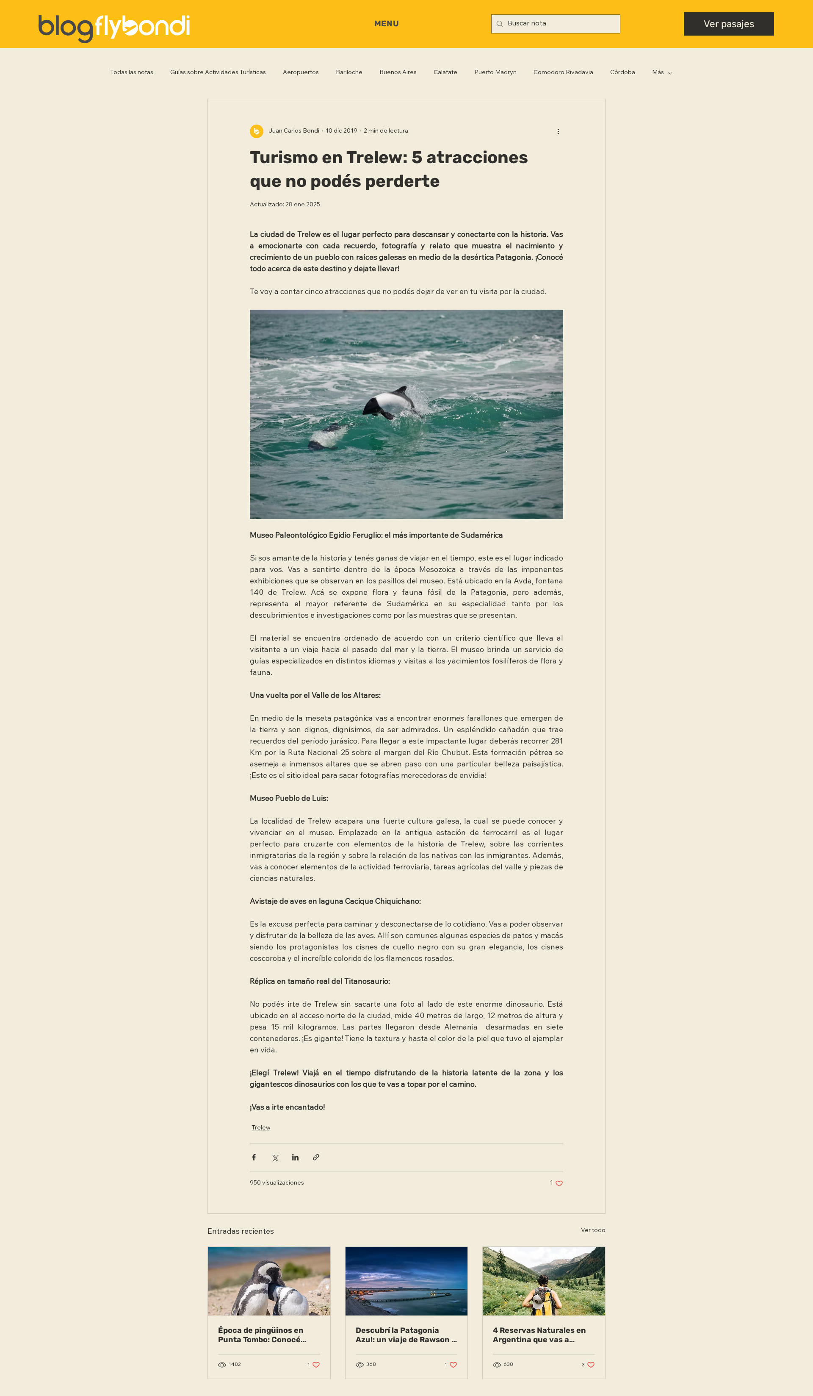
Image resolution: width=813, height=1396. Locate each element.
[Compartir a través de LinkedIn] (295, 1157)
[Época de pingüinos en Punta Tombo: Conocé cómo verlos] (269, 1281)
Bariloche (349, 73)
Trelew (261, 1128)
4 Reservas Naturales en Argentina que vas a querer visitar (539, 1335)
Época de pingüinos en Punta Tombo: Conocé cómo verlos (261, 1335)
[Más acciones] (558, 131)
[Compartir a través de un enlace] (316, 1157)
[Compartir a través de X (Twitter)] (275, 1157)
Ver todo (593, 1231)
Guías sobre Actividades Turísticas (218, 73)
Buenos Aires (398, 73)
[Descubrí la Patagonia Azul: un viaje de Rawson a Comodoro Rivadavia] (407, 1281)
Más (658, 73)
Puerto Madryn (495, 73)
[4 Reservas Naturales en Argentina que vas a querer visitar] (544, 1281)
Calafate (445, 73)
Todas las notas (131, 73)
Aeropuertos (301, 73)
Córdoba (622, 73)
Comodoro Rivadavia (563, 73)
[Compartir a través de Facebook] (254, 1157)
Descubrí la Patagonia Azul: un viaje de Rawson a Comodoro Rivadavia (406, 1335)
